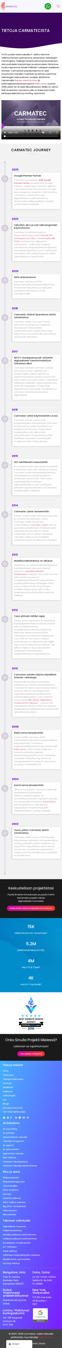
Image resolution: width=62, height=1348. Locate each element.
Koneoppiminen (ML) (24, 238)
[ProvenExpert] (20, 1118)
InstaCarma (49, 801)
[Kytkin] (4, 1118)
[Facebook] (11, 1118)
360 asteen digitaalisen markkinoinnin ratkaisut (33, 701)
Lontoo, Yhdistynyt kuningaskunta (16, 1311)
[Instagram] (28, 1118)
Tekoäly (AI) (46, 235)
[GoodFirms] (8, 1118)
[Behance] (24, 1118)
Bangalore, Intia (14, 1272)
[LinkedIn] (16, 1118)
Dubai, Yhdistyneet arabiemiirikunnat (15, 1293)
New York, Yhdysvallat (41, 1291)
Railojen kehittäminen (25, 80)
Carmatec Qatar (39, 524)
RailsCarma (41, 83)
